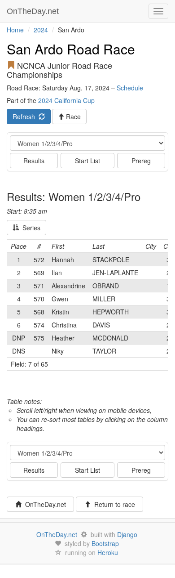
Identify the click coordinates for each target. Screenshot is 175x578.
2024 (41, 29)
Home (15, 29)
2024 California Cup (66, 100)
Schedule (130, 87)
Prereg (141, 160)
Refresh (26, 116)
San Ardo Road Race (71, 48)
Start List (87, 160)
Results (33, 160)
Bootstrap (105, 543)
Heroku (107, 552)
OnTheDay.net (34, 11)
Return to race (113, 504)
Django (127, 534)
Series (29, 227)
